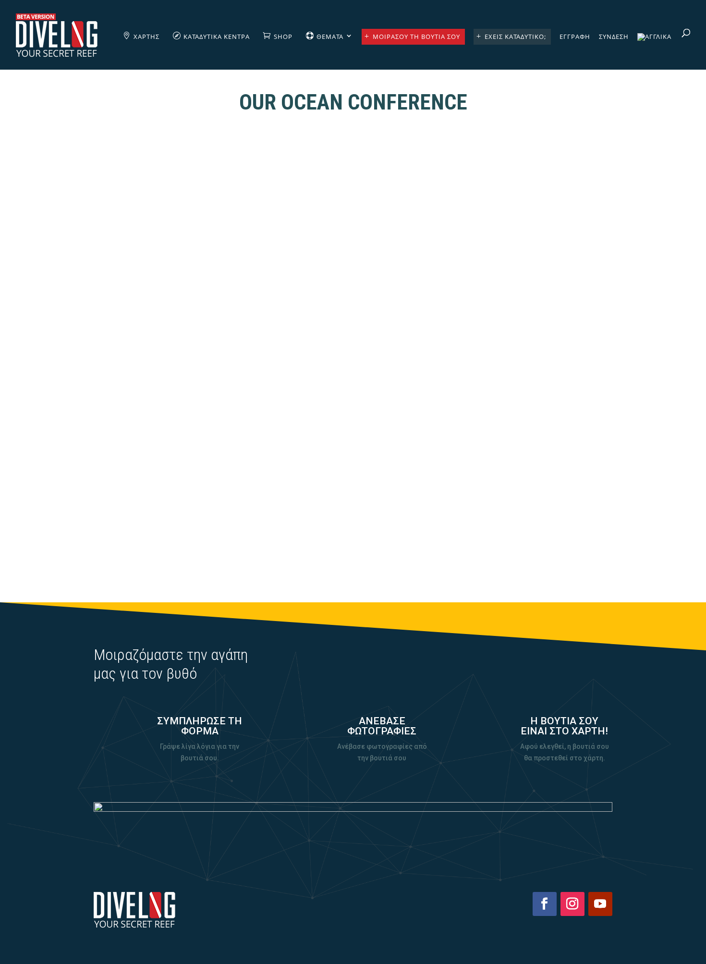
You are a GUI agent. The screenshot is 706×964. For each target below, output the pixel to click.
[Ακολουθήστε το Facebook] (545, 904)
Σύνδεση (614, 37)
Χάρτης (146, 36)
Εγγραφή (575, 37)
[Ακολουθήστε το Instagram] (572, 904)
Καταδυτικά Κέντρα (216, 36)
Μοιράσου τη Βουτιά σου (416, 36)
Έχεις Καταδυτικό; (515, 36)
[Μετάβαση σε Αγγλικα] (654, 51)
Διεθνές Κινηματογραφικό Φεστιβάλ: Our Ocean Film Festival (353, 487)
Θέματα (329, 36)
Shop (283, 36)
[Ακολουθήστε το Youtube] (600, 904)
